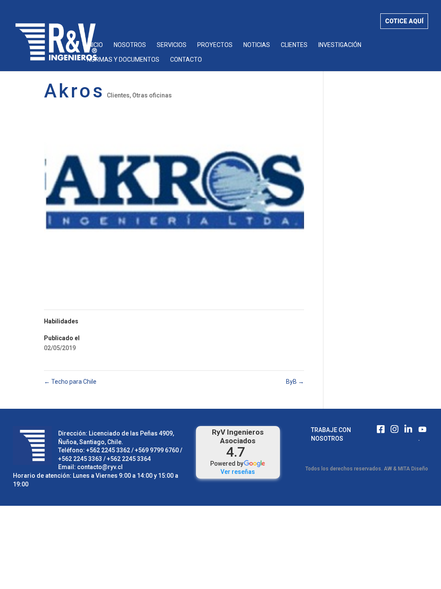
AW (388, 469)
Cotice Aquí (404, 21)
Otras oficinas (152, 95)
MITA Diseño (413, 469)
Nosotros (130, 45)
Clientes (294, 45)
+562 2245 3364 (129, 458)
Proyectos (215, 45)
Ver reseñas (237, 471)
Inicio (95, 45)
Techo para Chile (70, 381)
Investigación (339, 45)
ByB (295, 381)
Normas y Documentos (123, 59)
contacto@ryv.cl (100, 467)
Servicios (171, 45)
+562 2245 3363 (80, 458)
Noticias (256, 45)
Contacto (186, 59)
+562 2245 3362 (108, 450)
